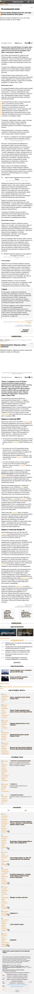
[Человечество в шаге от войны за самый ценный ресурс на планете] (5, 924)
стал (22, 400)
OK (17, 990)
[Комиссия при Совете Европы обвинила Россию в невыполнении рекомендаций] (5, 748)
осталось (4, 564)
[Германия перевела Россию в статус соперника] (5, 724)
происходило (26, 421)
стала (22, 487)
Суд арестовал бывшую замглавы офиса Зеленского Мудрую (25, 633)
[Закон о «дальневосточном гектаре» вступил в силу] (5, 698)
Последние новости (17, 640)
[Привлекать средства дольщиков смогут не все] (5, 799)
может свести (25, 578)
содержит (4, 534)
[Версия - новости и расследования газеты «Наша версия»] (5, 2)
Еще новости (17, 662)
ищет (13, 499)
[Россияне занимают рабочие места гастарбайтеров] (5, 787)
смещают (15, 512)
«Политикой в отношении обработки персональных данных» (17, 985)
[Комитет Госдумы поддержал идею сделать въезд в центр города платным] (5, 711)
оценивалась (5, 414)
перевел (3, 475)
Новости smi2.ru (4, 638)
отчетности (15, 442)
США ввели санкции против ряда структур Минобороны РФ (8, 633)
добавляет (19, 586)
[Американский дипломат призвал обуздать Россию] (5, 735)
